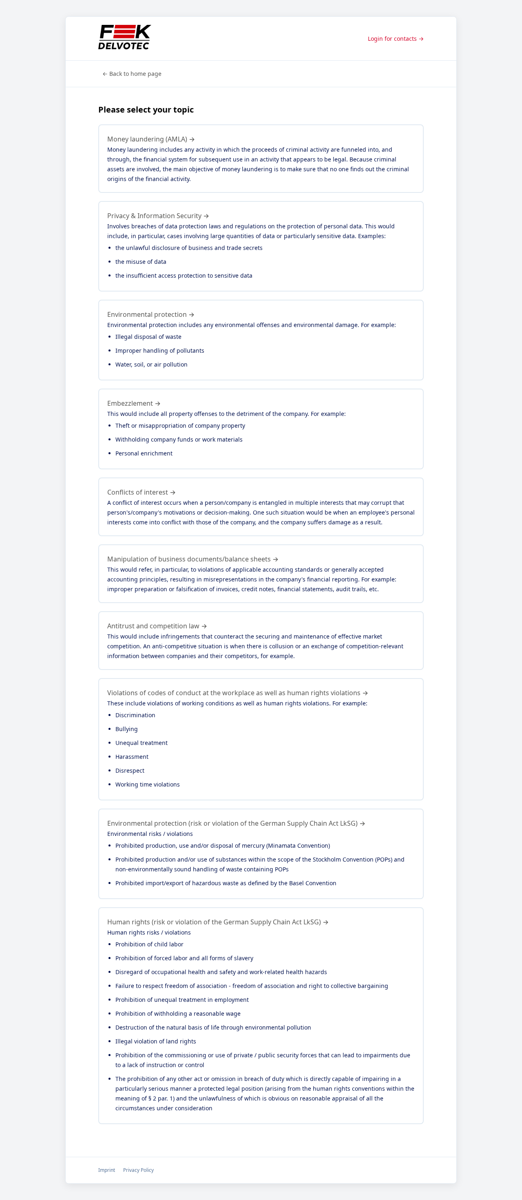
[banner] (124, 38)
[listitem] (261, 158)
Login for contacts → (396, 38)
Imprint (106, 1170)
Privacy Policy (138, 1170)
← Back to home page (131, 73)
